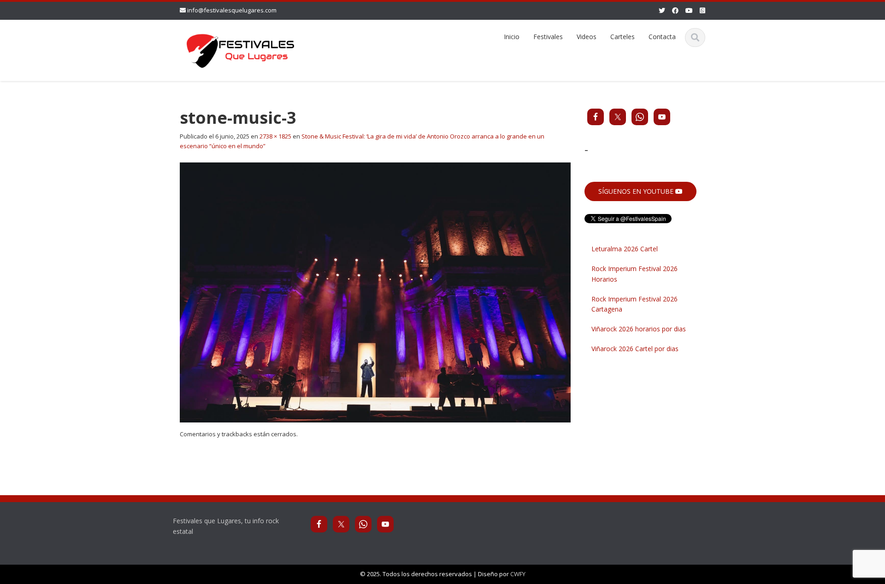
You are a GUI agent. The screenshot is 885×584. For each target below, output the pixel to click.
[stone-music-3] (375, 291)
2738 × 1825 (275, 136)
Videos (586, 36)
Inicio (511, 36)
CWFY (517, 574)
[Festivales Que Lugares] (240, 49)
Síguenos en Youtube (636, 191)
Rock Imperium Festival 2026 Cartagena (634, 304)
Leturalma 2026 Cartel (624, 248)
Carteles (622, 36)
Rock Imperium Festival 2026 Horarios (634, 273)
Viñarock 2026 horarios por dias (638, 328)
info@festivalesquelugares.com (232, 10)
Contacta (662, 36)
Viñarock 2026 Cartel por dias (634, 348)
